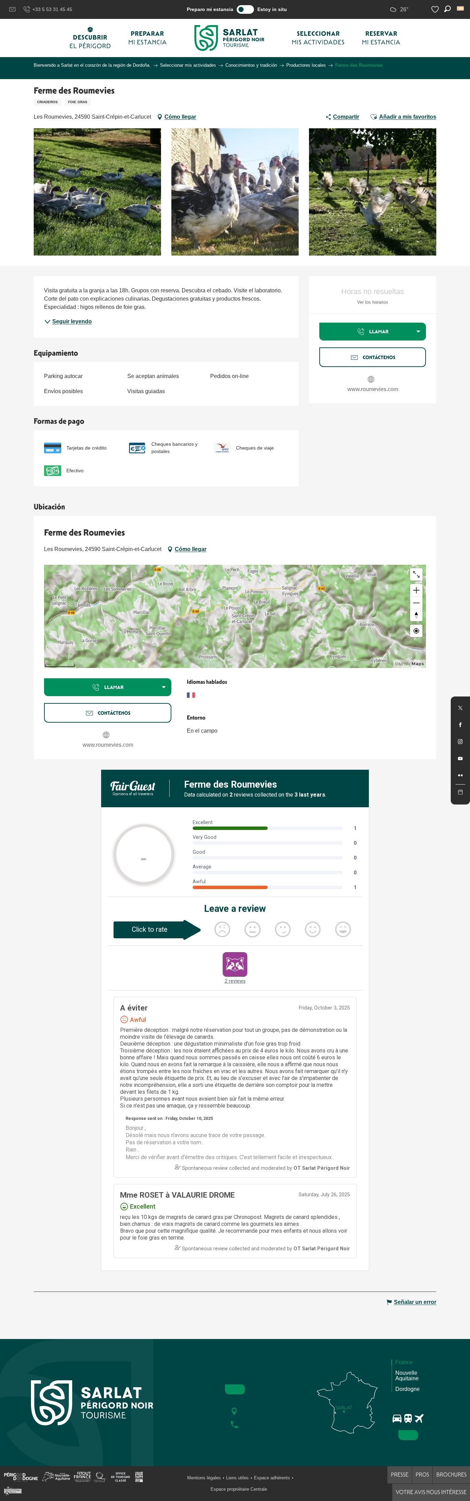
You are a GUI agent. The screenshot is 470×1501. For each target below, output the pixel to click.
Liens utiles (237, 1477)
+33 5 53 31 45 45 (52, 9)
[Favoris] (435, 9)
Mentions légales (204, 1477)
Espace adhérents (272, 1477)
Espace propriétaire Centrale (239, 1489)
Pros (422, 1474)
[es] (460, 8)
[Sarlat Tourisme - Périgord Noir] (229, 38)
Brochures (451, 1474)
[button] (460, 8)
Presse (399, 1474)
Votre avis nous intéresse (431, 1492)
